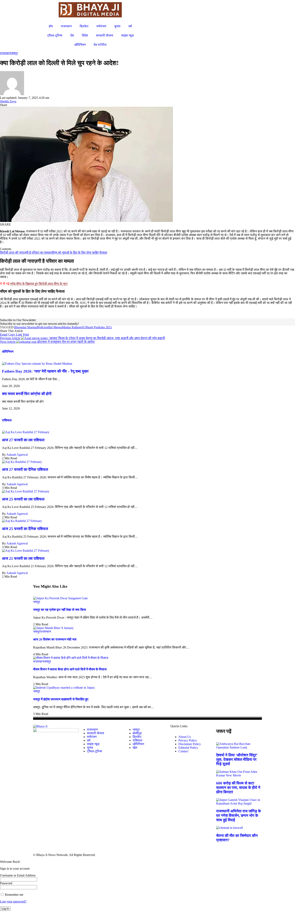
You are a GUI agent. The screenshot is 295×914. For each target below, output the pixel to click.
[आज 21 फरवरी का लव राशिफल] (25, 550)
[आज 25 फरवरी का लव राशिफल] (25, 491)
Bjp (39, 327)
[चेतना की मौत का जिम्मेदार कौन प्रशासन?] (229, 827)
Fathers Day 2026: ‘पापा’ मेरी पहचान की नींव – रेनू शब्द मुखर (45, 371)
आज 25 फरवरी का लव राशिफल (23, 499)
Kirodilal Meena (51, 327)
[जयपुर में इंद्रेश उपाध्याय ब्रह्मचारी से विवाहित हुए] (64, 687)
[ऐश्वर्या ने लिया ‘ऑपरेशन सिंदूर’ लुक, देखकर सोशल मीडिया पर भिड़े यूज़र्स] (239, 747)
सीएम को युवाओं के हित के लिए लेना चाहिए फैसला (79, 252)
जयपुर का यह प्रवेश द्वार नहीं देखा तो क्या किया (59, 609)
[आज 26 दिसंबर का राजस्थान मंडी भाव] (53, 628)
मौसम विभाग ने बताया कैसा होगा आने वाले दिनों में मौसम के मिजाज (70, 669)
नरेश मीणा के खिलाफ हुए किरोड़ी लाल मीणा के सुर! (39, 283)
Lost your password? (13, 901)
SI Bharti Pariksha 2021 (97, 327)
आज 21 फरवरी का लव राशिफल (23, 558)
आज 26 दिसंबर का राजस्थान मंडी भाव (54, 639)
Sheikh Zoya (8, 101)
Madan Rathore (72, 327)
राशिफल (7, 420)
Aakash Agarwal (17, 454)
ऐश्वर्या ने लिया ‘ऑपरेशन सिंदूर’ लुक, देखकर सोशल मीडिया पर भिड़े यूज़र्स (236, 759)
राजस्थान (5, 53)
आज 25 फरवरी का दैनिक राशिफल (25, 529)
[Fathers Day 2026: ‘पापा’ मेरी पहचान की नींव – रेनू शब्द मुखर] (37, 363)
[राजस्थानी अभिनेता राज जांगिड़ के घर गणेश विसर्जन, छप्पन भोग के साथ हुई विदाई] (239, 803)
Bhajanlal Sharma (25, 327)
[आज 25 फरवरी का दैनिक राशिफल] (22, 521)
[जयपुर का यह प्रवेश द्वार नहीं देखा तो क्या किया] (60, 598)
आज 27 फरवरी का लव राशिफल (23, 440)
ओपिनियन (7, 351)
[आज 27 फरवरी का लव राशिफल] (25, 432)
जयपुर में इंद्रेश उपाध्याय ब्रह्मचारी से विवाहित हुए (60, 699)
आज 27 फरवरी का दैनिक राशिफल (25, 469)
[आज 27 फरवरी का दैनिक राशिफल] (22, 462)
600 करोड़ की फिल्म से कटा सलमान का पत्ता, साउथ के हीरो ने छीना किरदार (238, 787)
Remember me (13, 894)
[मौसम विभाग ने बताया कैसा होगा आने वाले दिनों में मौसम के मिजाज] (70, 658)
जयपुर (14, 53)
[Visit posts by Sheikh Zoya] (12, 94)
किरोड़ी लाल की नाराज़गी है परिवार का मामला (25, 252)
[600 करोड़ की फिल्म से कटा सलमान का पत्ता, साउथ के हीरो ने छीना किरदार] (239, 775)
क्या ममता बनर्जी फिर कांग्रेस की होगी (26, 394)
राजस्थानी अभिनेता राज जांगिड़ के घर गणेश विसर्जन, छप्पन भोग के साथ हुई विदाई (238, 815)
